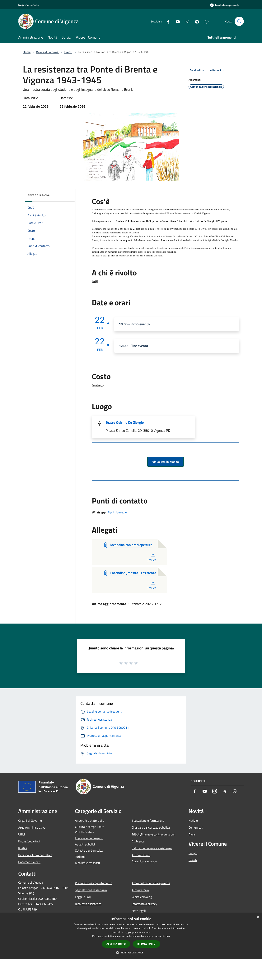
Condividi (195, 70)
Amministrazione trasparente (151, 883)
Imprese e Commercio (89, 838)
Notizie (193, 820)
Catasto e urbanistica (89, 850)
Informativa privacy (144, 903)
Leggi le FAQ (83, 897)
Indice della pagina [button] (38, 195)
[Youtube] (176, 21)
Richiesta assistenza (88, 903)
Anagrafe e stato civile (89, 820)
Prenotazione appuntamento (93, 883)
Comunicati (196, 827)
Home (26, 52)
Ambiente (138, 841)
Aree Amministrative (31, 827)
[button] (131, 952)
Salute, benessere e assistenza (152, 848)
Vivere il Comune (47, 52)
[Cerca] (239, 21)
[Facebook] (167, 21)
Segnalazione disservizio (91, 890)
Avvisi (192, 834)
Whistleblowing (142, 897)
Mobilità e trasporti (87, 862)
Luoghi (193, 853)
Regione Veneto (28, 5)
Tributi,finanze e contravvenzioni (153, 834)
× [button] (257, 917)
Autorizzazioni (141, 855)
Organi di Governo (30, 820)
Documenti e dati (29, 862)
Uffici (21, 834)
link (168, 936)
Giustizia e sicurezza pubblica (151, 827)
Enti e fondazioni (29, 841)
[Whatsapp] (205, 21)
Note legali (139, 910)
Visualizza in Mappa (165, 461)
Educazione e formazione (148, 820)
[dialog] (131, 936)
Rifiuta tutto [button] (146, 943)
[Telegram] (195, 21)
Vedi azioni (215, 70)
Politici (22, 848)
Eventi (68, 52)
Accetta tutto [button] (116, 944)
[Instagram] (186, 21)
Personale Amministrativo (35, 855)
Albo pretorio (140, 890)
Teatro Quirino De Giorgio (125, 422)
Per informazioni (118, 512)
